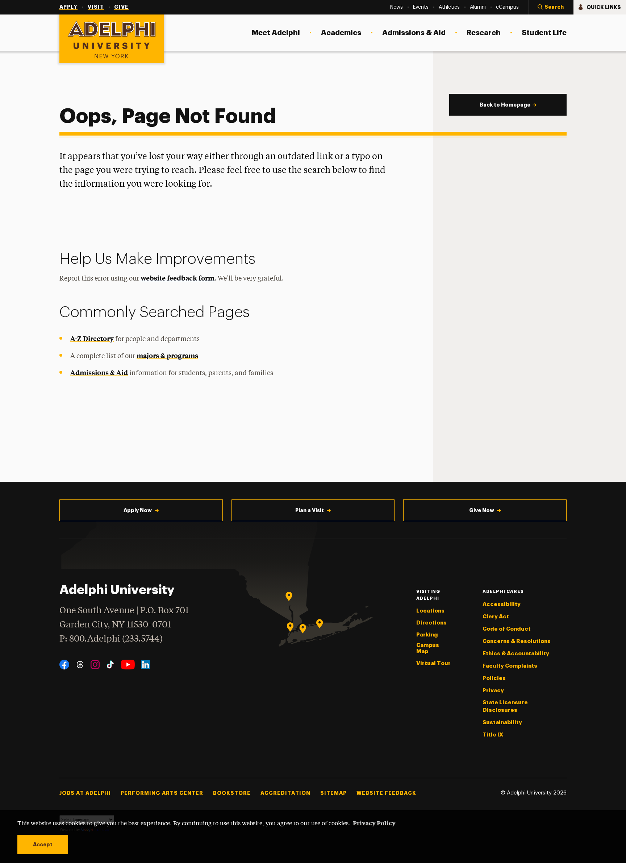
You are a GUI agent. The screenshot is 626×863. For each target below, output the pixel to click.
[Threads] (79, 664)
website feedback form (177, 277)
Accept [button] (43, 844)
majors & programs (167, 355)
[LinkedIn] (145, 664)
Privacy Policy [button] (374, 823)
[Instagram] (95, 664)
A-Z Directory (92, 338)
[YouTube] (128, 664)
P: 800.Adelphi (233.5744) (111, 639)
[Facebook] (64, 664)
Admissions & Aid (99, 372)
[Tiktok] (110, 664)
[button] (551, 7)
